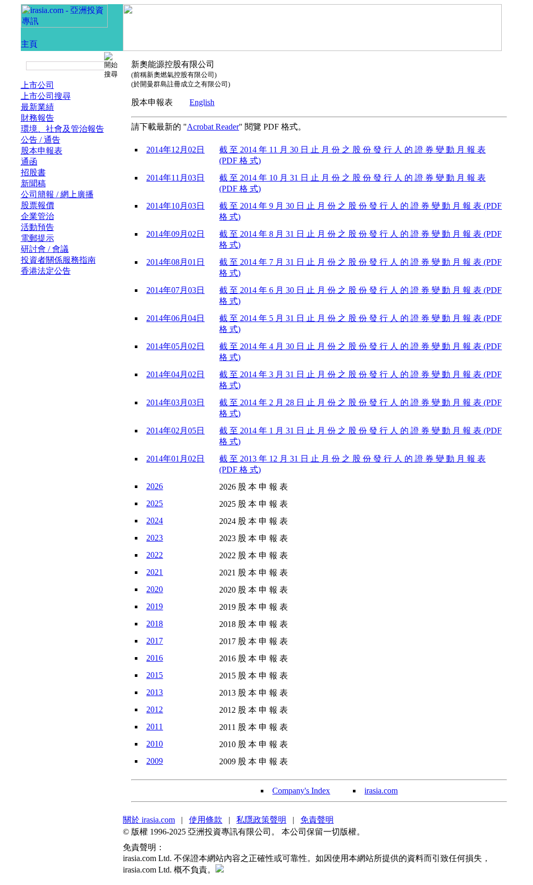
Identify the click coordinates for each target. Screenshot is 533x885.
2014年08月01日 (175, 262)
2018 (154, 623)
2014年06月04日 (175, 318)
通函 (29, 161)
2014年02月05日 (175, 430)
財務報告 (37, 117)
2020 (154, 589)
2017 (154, 640)
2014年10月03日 (175, 205)
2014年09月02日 (175, 233)
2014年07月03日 (175, 290)
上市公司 (37, 85)
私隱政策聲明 (261, 819)
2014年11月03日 (175, 177)
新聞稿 (33, 183)
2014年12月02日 (175, 149)
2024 (154, 520)
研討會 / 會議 (45, 249)
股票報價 (37, 205)
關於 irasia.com (149, 819)
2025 (154, 503)
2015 (154, 675)
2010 (154, 743)
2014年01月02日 (175, 458)
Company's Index (301, 790)
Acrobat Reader (213, 126)
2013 (154, 692)
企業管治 (37, 216)
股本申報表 (41, 150)
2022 (154, 554)
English (201, 102)
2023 (154, 537)
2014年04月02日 (175, 374)
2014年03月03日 (175, 402)
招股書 (33, 172)
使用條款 (205, 819)
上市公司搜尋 (46, 96)
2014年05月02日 (175, 346)
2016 (154, 657)
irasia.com (381, 790)
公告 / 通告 (40, 139)
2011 (154, 726)
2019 (154, 606)
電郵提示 (37, 238)
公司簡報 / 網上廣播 (57, 194)
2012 (154, 709)
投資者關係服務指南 (58, 259)
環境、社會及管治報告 (62, 128)
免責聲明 (317, 819)
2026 (154, 486)
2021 (154, 572)
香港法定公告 (46, 270)
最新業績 (37, 106)
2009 (154, 760)
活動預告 (37, 227)
